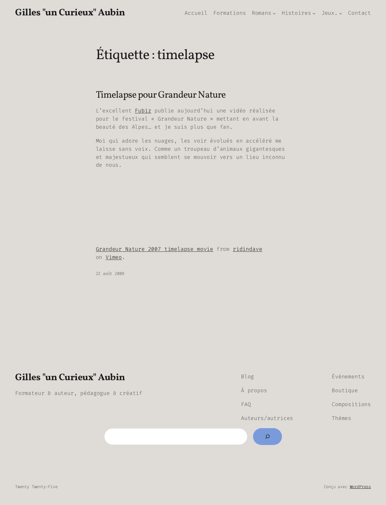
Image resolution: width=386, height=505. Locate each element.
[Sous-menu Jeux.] (340, 13)
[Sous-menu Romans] (274, 13)
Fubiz (143, 110)
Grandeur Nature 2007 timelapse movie (155, 249)
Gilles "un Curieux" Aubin (70, 13)
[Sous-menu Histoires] (314, 13)
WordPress (360, 487)
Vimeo (114, 257)
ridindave (247, 249)
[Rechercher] (267, 436)
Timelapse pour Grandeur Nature (161, 95)
